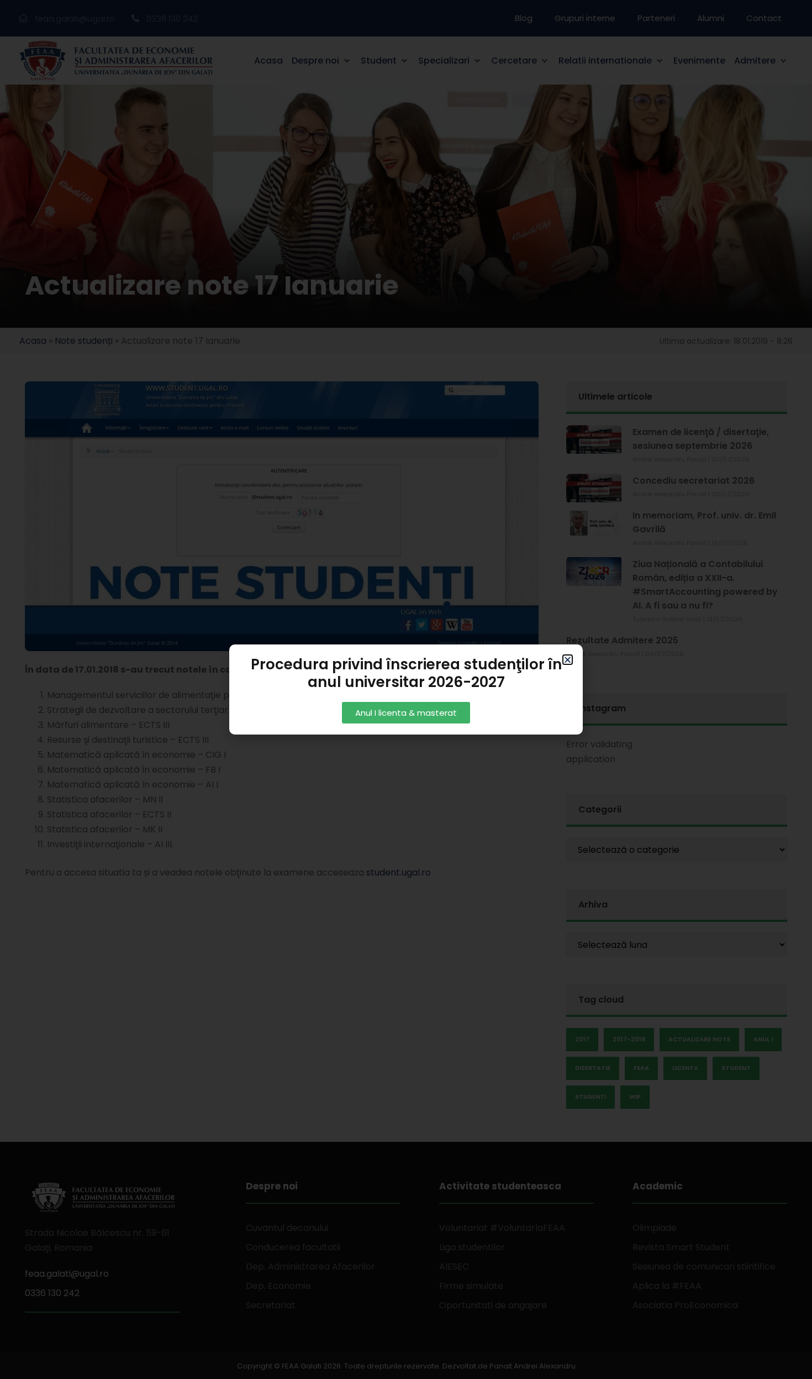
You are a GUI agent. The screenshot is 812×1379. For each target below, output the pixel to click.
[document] (406, 689)
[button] (567, 660)
